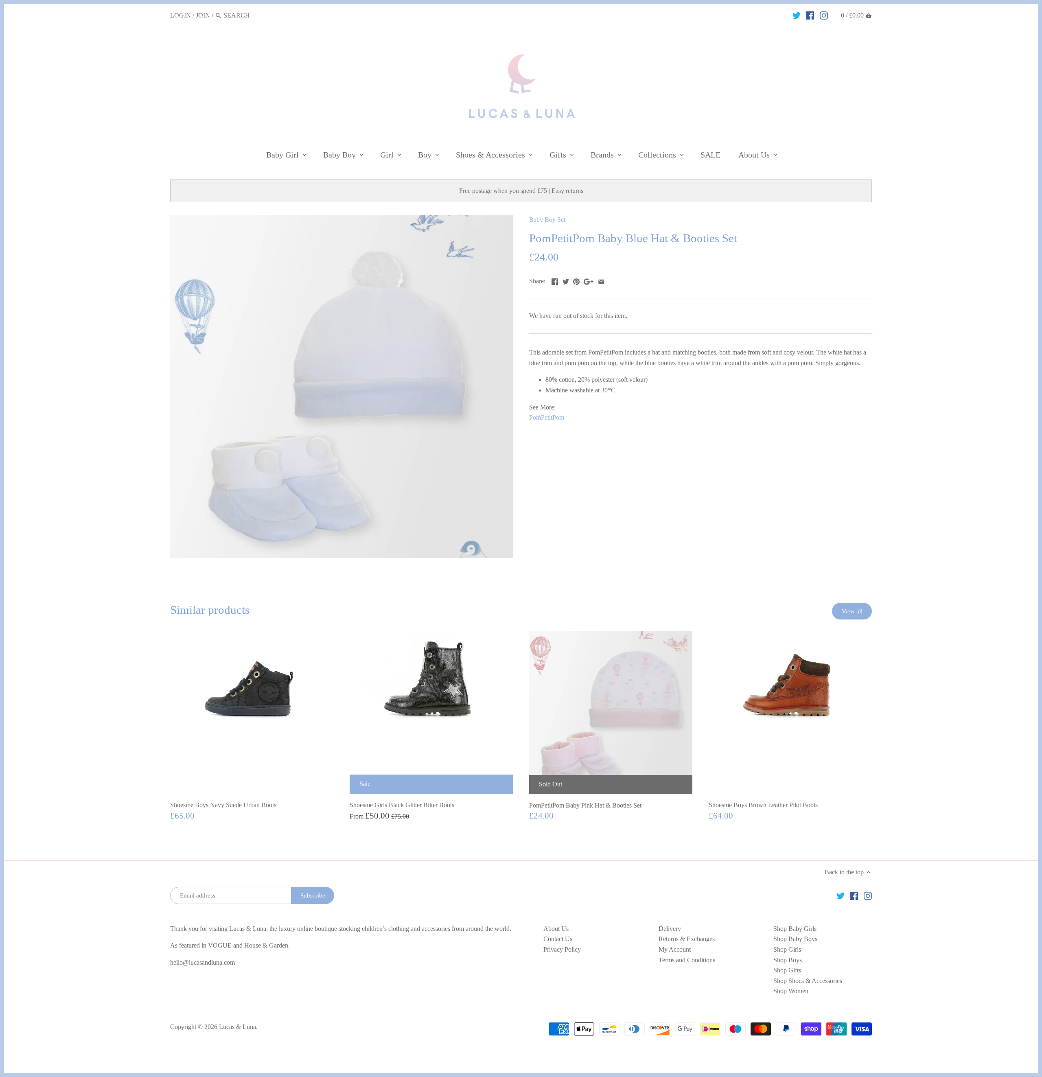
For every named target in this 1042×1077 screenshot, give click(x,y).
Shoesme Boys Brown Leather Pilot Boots (763, 804)
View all (852, 611)
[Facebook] (810, 15)
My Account (675, 949)
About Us (556, 928)
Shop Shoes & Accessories (807, 980)
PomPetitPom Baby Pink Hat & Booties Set (585, 805)
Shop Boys (787, 960)
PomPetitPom (546, 417)
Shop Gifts (787, 970)
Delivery (670, 928)
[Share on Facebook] (555, 280)
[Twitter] (796, 15)
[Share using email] (601, 280)
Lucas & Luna (237, 1026)
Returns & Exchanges (687, 938)
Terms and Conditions (687, 960)
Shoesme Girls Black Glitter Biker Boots (402, 804)
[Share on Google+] (588, 280)
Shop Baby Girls (795, 928)
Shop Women (790, 990)
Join (203, 15)
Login (180, 15)
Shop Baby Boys (795, 938)
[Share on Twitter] (566, 280)
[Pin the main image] (576, 280)
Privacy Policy (562, 949)
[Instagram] (824, 15)
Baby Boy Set (547, 219)
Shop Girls (787, 949)
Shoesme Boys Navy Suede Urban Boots (223, 804)
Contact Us (557, 938)
